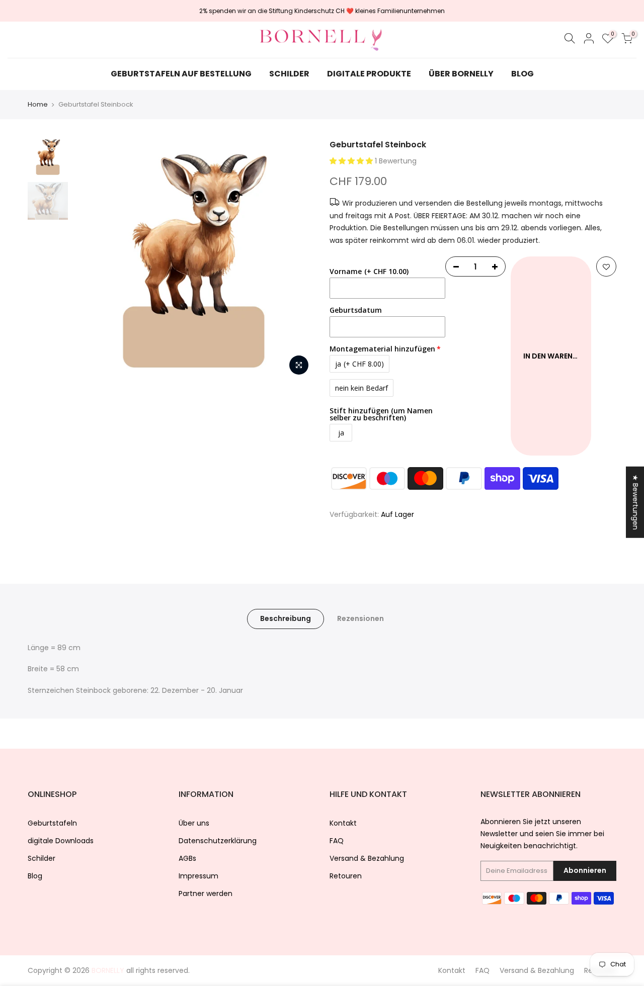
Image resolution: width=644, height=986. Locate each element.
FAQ (337, 841)
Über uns (194, 823)
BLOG (522, 73)
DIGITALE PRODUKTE (369, 73)
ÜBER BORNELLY (461, 73)
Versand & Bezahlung (367, 858)
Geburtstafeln (52, 823)
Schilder (41, 858)
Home (38, 104)
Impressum (198, 876)
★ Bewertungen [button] (635, 501)
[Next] (297, 260)
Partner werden (205, 893)
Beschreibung (285, 618)
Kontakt (343, 823)
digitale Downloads (61, 841)
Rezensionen (360, 618)
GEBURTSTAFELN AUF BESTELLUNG (181, 73)
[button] (352, 161)
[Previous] (91, 260)
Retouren (346, 876)
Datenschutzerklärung (218, 841)
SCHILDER (289, 73)
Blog (35, 876)
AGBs (187, 858)
